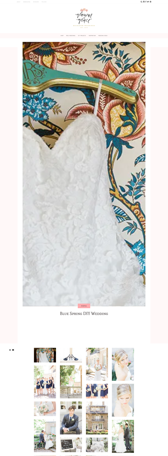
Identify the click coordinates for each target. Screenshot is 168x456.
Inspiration (92, 35)
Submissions (26, 1)
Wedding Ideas (103, 35)
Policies (44, 1)
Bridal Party (84, 306)
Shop (62, 35)
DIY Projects (82, 35)
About (18, 1)
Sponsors (36, 1)
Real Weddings (70, 35)
